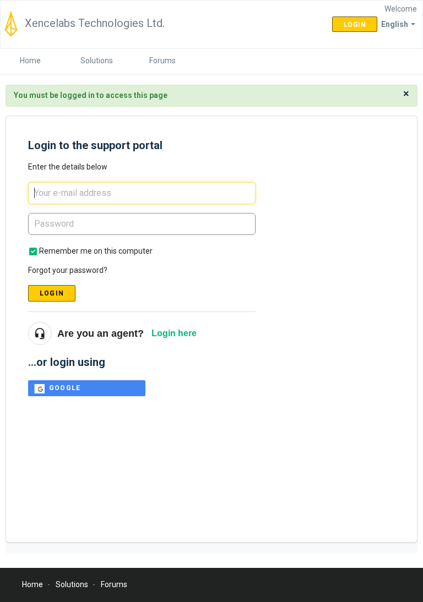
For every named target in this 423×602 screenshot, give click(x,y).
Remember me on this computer (96, 251)
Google (64, 388)
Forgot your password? (67, 270)
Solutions (96, 60)
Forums (162, 60)
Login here (174, 333)
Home (30, 60)
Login (52, 293)
